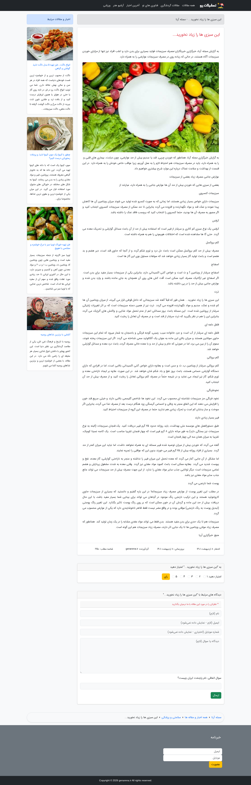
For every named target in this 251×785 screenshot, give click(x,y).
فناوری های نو (150, 5)
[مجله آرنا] (211, 5)
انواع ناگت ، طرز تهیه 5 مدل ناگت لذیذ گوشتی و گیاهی (51, 66)
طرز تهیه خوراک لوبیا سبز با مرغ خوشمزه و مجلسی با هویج (50, 246)
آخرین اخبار (133, 5)
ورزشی (106, 5)
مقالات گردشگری (170, 5)
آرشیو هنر (118, 5)
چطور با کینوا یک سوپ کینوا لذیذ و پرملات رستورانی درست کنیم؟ (50, 156)
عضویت (215, 764)
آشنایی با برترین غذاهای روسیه (55, 334)
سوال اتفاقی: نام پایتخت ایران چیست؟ (199, 678)
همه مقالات (188, 5)
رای (166, 576)
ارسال (216, 695)
